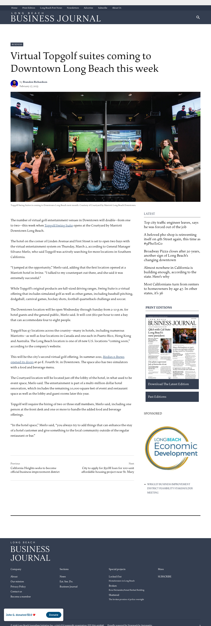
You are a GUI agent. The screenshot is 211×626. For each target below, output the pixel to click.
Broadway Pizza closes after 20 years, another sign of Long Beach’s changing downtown (172, 255)
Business (17, 44)
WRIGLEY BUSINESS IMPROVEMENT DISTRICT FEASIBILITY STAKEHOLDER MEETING (170, 488)
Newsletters (73, 7)
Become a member (21, 596)
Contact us (16, 591)
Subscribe (102, 7)
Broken (126, 588)
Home (14, 7)
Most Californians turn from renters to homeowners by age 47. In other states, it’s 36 (171, 288)
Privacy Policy (18, 586)
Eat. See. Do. (66, 581)
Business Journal (68, 586)
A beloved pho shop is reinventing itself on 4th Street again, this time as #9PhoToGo (172, 239)
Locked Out (122, 578)
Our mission (17, 581)
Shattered (126, 597)
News (63, 576)
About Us (116, 7)
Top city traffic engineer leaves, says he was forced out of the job (171, 224)
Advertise (88, 7)
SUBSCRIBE (164, 576)
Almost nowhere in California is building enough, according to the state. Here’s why (170, 272)
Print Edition (28, 7)
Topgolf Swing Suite (59, 225)
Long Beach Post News (51, 7)
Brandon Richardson (35, 82)
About (14, 576)
